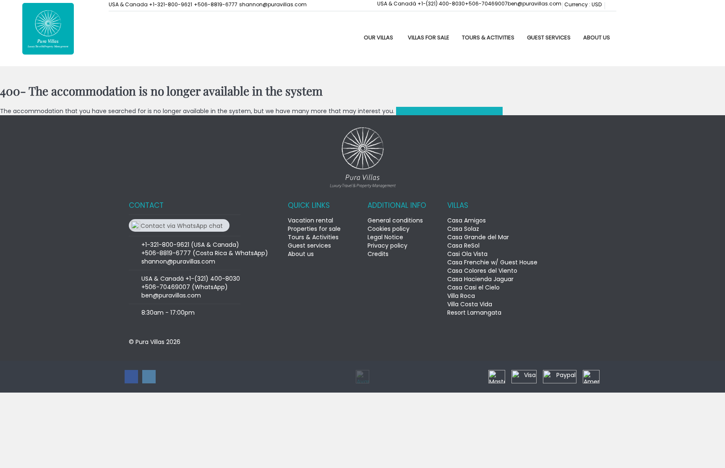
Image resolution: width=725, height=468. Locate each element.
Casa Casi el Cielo (473, 287)
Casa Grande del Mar (478, 237)
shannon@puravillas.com (273, 4)
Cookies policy (388, 229)
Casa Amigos (466, 220)
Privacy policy (387, 245)
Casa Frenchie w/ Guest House (492, 262)
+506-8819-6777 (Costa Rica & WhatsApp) (204, 253)
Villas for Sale (428, 37)
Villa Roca (461, 296)
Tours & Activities (488, 37)
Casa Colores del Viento (482, 270)
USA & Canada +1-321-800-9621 (150, 4)
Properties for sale (314, 229)
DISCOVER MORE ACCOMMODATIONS (449, 111)
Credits (378, 254)
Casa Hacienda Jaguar (480, 279)
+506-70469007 (486, 3)
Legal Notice (385, 237)
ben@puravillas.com (534, 3)
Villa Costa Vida (469, 304)
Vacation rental (310, 220)
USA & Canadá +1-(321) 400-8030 (421, 3)
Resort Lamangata (474, 312)
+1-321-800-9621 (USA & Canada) (190, 244)
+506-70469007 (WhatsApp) (184, 287)
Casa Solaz (463, 229)
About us (596, 37)
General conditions (395, 220)
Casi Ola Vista (467, 254)
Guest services (549, 37)
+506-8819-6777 (215, 4)
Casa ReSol (463, 245)
